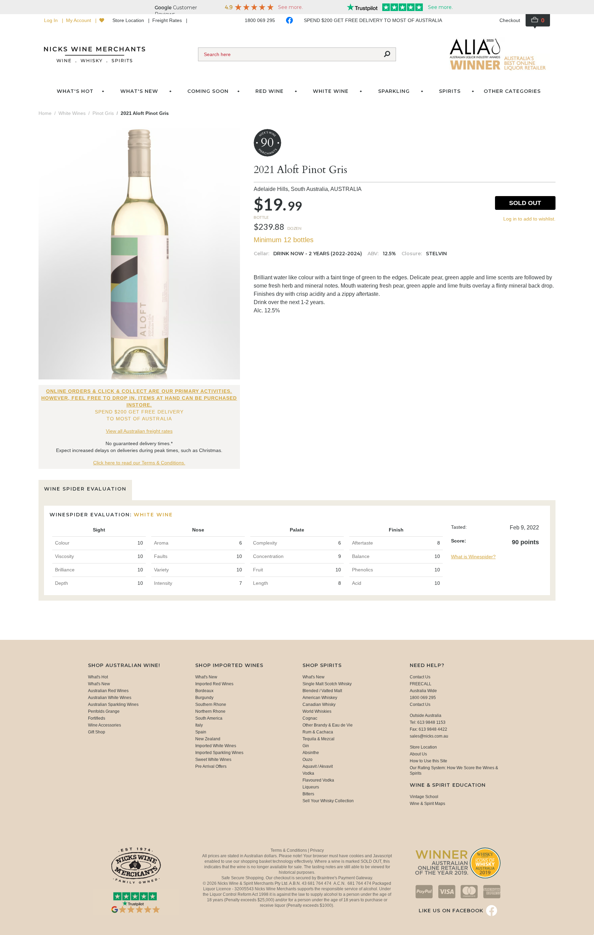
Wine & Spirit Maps (427, 803)
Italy (199, 725)
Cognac (309, 718)
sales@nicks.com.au (429, 736)
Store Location (128, 20)
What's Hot (75, 91)
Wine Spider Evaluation (85, 489)
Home (45, 113)
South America (208, 718)
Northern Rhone (210, 711)
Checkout (509, 20)
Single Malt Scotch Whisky (327, 683)
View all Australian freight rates (139, 431)
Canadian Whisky (319, 704)
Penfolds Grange (104, 711)
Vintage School (424, 796)
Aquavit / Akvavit (317, 766)
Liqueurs (310, 787)
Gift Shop (96, 732)
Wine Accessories (104, 725)
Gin (305, 745)
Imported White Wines (215, 745)
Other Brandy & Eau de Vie (327, 725)
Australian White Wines (109, 697)
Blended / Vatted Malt (322, 690)
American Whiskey (319, 697)
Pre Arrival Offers (211, 766)
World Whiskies (316, 711)
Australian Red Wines (108, 690)
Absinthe (310, 752)
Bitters (308, 794)
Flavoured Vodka (318, 780)
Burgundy (204, 697)
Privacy (317, 850)
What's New (99, 683)
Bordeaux (204, 690)
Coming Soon (208, 91)
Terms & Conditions (289, 850)
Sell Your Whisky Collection (328, 800)
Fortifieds (96, 718)
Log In (51, 20)
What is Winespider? (473, 556)
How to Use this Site (428, 761)
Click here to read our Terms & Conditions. (139, 462)
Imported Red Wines (214, 683)
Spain (200, 732)
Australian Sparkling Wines (113, 704)
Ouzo (307, 759)
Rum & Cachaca (317, 732)
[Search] (387, 54)
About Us (418, 754)
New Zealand (207, 739)
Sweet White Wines (213, 759)
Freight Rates (167, 20)
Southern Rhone (210, 704)
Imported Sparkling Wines (219, 752)
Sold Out (525, 203)
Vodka (308, 773)
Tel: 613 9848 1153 (428, 722)
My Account (79, 20)
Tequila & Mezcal (318, 739)
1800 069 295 (260, 20)
